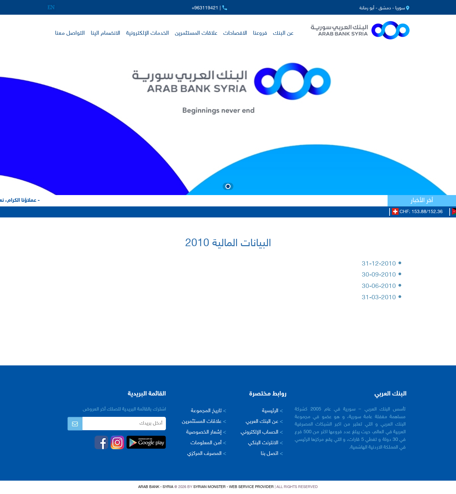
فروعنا (260, 33)
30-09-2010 (382, 275)
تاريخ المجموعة (208, 411)
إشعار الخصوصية (206, 432)
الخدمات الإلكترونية (147, 33)
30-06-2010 (382, 286)
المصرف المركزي (206, 454)
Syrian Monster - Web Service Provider (233, 487)
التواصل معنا (70, 33)
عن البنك (283, 33)
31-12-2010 (382, 264)
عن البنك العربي (264, 422)
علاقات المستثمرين (196, 33)
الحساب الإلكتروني (262, 432)
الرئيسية (272, 411)
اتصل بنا (272, 454)
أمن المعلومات (208, 443)
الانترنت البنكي (265, 443)
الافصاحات (235, 33)
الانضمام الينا (105, 33)
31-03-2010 (382, 298)
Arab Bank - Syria (155, 487)
